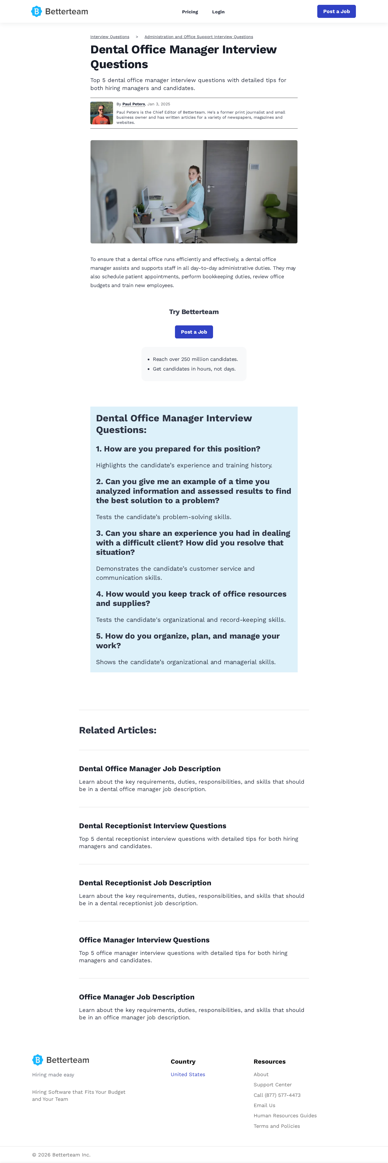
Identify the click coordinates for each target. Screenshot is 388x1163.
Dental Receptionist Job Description (145, 882)
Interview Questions (109, 36)
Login (218, 11)
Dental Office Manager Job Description (150, 768)
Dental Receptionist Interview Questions (152, 825)
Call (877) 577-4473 (277, 1095)
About (261, 1074)
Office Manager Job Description (137, 997)
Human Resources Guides (285, 1115)
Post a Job (336, 11)
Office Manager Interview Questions (144, 940)
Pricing (190, 11)
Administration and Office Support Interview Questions (199, 36)
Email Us (264, 1105)
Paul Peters (133, 104)
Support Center (273, 1084)
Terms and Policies (277, 1126)
